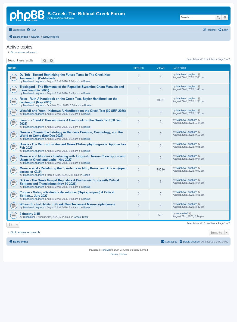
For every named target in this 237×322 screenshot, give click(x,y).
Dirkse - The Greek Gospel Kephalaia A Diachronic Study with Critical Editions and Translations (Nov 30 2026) (69, 182)
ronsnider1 (29, 217)
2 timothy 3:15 (30, 214)
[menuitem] (31, 30)
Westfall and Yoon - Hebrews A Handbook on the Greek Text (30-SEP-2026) (73, 110)
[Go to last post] (199, 74)
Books (86, 81)
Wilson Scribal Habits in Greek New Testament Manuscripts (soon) (67, 204)
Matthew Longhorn (33, 81)
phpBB (106, 250)
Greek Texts (81, 217)
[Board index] (27, 15)
